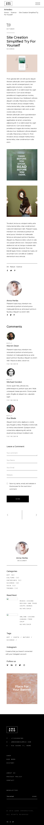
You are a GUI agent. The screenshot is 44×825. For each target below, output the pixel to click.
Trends (10, 588)
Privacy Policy (14, 776)
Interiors (12, 580)
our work (11, 759)
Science (13, 12)
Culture (11, 577)
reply (9, 343)
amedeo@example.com (21, 742)
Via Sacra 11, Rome (21, 745)
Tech (9, 585)
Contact (10, 780)
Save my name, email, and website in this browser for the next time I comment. (22, 486)
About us (11, 773)
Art (8, 267)
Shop (9, 755)
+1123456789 (17, 738)
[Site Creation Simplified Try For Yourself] (22, 288)
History (10, 763)
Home (6, 12)
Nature (12, 267)
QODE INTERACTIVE (24, 811)
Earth (16, 637)
